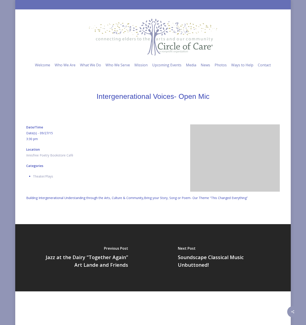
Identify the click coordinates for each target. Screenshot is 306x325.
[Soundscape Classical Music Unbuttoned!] (222, 257)
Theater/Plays (43, 176)
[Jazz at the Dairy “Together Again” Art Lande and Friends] (83, 257)
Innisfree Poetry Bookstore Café (49, 155)
